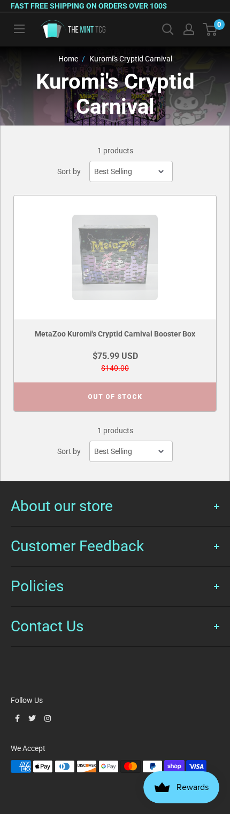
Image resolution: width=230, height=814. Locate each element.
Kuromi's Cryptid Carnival (130, 58)
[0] (210, 29)
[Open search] (168, 29)
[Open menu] (19, 29)
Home (68, 58)
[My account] (188, 29)
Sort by (69, 171)
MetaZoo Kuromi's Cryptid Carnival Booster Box (115, 334)
